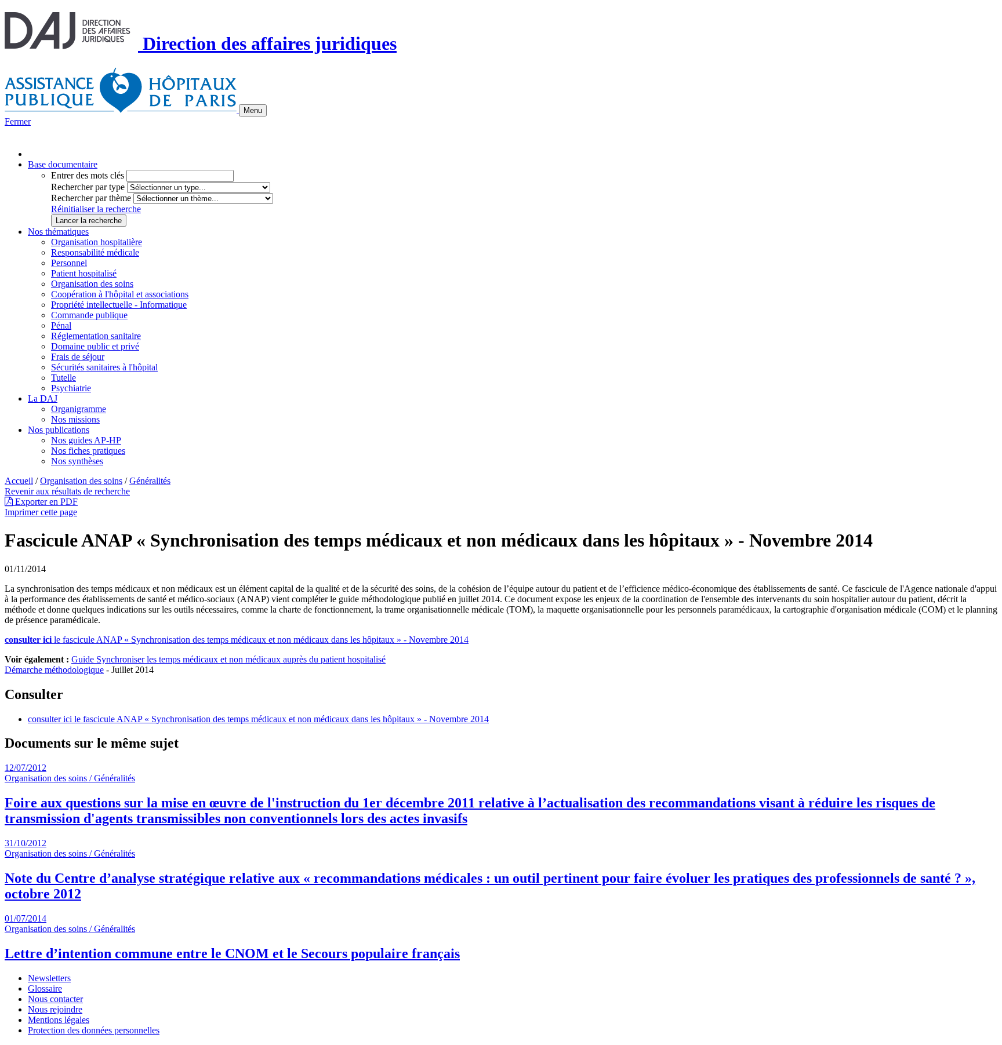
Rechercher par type (88, 187)
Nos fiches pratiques (88, 451)
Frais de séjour (77, 357)
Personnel (69, 263)
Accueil (19, 481)
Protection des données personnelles (93, 1030)
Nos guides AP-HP (86, 440)
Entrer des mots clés (87, 175)
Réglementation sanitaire (96, 336)
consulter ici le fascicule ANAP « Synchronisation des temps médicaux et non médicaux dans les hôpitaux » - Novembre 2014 (258, 719)
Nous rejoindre (55, 1009)
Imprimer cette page (41, 512)
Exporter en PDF (45, 502)
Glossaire (45, 988)
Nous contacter (55, 999)
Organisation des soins (92, 284)
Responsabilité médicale (95, 252)
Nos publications (58, 430)
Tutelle (63, 378)
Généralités (149, 481)
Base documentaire (62, 164)
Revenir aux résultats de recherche (67, 491)
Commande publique (89, 315)
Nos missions (75, 419)
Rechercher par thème (91, 198)
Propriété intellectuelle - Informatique (119, 305)
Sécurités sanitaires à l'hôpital (104, 367)
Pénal (61, 325)
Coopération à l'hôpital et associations (119, 294)
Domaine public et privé (95, 346)
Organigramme (78, 409)
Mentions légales (58, 1020)
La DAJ (42, 398)
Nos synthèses (77, 461)
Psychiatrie (71, 388)
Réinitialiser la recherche (96, 209)
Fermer (18, 121)
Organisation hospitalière (96, 242)
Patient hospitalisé (84, 273)
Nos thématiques (58, 231)
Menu (253, 110)
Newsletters (49, 978)
